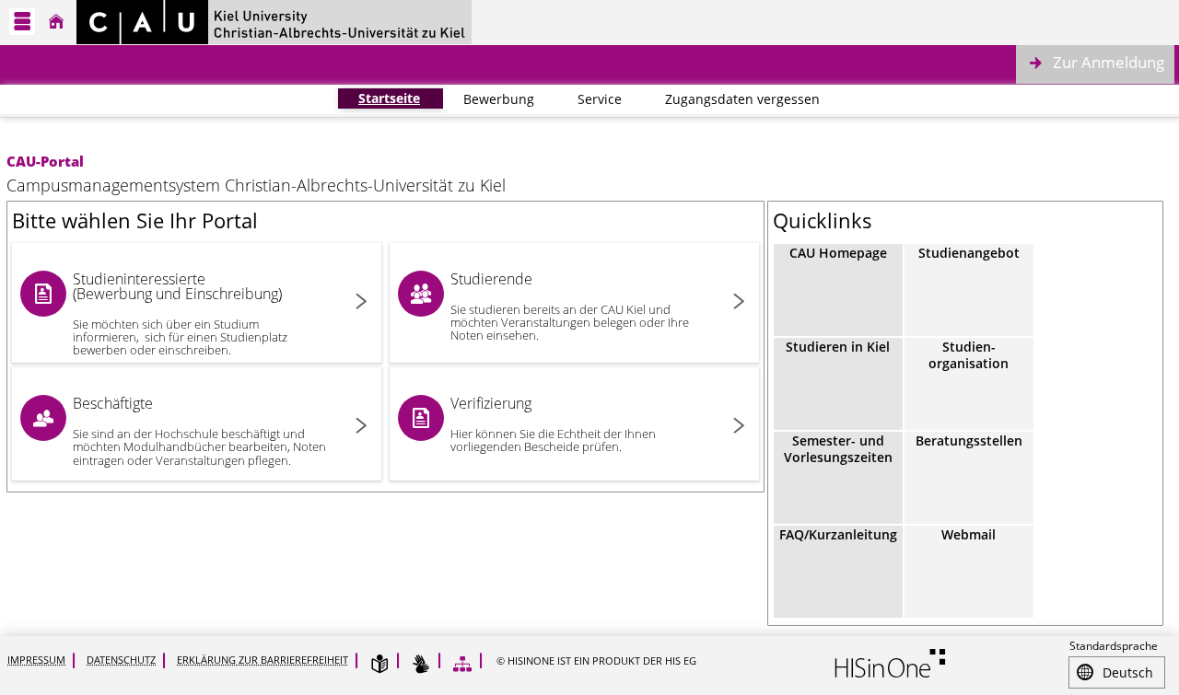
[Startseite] (56, 21)
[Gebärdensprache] (421, 664)
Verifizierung (553, 424)
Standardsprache (1113, 646)
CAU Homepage (838, 252)
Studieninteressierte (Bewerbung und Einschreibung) (180, 313)
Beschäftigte (199, 430)
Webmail (968, 534)
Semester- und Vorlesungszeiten (838, 449)
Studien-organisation (968, 355)
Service (589, 99)
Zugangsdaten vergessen (732, 99)
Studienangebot (969, 252)
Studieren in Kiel (838, 346)
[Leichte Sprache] (379, 664)
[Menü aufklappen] (22, 21)
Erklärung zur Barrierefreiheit (262, 659)
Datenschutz (121, 659)
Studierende (569, 306)
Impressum (36, 659)
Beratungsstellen (969, 440)
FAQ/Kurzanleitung (838, 534)
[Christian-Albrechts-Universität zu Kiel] (274, 22)
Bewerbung (488, 99)
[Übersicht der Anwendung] (462, 664)
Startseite (379, 98)
